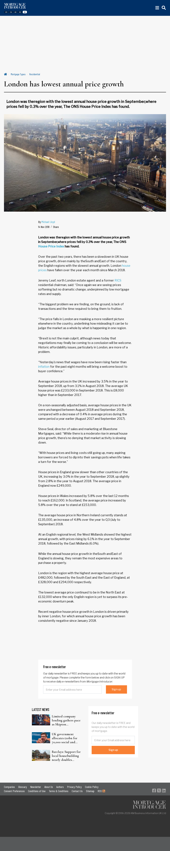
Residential (34, 74)
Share (56, 227)
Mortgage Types (18, 74)
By (46, 222)
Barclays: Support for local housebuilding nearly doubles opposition (66, 756)
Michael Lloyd (48, 222)
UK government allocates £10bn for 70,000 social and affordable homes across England (64, 738)
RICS (118, 280)
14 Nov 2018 (43, 227)
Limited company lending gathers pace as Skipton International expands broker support (66, 720)
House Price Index (51, 246)
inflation (43, 366)
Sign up (116, 689)
